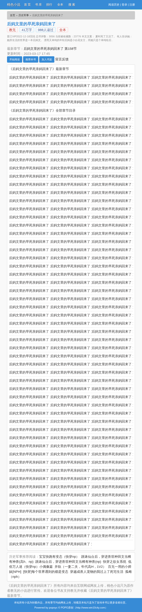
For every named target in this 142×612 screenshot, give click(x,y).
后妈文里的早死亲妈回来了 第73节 (34, 315)
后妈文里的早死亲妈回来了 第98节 (76, 380)
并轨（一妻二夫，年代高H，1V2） (80, 567)
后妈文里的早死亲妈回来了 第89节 (76, 356)
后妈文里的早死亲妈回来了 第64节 (34, 291)
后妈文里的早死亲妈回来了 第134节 (76, 478)
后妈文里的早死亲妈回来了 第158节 (50, 49)
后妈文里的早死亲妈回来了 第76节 (34, 323)
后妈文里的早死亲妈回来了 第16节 (34, 160)
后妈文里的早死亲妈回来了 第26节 (76, 184)
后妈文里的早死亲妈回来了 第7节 (33, 135)
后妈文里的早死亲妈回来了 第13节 (34, 152)
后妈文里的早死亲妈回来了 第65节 (76, 291)
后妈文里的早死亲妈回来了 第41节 (76, 225)
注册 (132, 4)
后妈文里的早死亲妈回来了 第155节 (35, 85)
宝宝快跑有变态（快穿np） (59, 557)
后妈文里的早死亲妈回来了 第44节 (76, 233)
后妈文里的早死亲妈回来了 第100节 (35, 389)
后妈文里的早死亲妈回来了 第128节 (76, 462)
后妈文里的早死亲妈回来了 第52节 (34, 258)
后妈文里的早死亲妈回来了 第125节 (76, 454)
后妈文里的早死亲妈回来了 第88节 (34, 356)
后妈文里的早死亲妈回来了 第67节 (34, 299)
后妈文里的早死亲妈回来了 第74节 (76, 315)
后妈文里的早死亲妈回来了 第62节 (76, 282)
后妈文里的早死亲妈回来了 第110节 (76, 413)
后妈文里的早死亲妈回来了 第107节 (76, 405)
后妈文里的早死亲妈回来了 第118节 (35, 438)
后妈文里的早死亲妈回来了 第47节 (76, 241)
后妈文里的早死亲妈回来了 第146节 (76, 511)
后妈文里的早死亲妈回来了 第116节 (76, 429)
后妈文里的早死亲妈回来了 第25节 (34, 184)
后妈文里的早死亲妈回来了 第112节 (35, 421)
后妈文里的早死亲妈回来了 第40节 (34, 225)
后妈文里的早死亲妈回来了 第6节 (116, 127)
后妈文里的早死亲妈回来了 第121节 (35, 446)
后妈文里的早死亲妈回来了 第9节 (116, 135)
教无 (12, 30)
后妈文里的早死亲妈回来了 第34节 (34, 209)
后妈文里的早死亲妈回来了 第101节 (76, 389)
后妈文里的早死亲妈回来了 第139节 (35, 495)
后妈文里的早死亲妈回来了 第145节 (35, 511)
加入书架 (47, 59)
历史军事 (23, 15)
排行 (49, 4)
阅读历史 (113, 4)
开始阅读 (14, 59)
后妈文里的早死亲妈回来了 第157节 (76, 77)
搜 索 (71, 4)
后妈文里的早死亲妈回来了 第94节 (34, 372)
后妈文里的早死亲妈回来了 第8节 (75, 135)
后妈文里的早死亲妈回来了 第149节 (35, 102)
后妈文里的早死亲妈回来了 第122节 (76, 446)
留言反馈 (62, 59)
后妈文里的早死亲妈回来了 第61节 (34, 282)
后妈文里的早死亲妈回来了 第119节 (76, 438)
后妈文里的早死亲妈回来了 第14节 (76, 152)
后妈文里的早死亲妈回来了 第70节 (34, 307)
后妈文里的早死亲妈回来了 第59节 (76, 274)
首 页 (27, 4)
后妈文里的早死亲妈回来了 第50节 (76, 250)
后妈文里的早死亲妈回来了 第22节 (34, 176)
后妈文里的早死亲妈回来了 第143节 (76, 503)
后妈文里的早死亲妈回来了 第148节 (76, 102)
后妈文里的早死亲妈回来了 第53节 (76, 258)
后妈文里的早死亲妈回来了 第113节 (76, 421)
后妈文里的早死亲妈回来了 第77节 (76, 323)
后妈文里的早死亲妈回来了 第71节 (76, 307)
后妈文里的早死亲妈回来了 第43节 (34, 233)
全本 (60, 4)
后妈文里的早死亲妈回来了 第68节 (76, 299)
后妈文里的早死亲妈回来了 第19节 (34, 168)
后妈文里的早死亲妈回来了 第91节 (34, 364)
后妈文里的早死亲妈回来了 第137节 (76, 487)
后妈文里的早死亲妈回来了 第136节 (35, 487)
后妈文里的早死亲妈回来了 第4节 (33, 127)
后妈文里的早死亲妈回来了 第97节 (34, 380)
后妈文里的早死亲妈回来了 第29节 (76, 192)
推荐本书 (31, 59)
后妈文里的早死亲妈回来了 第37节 (34, 217)
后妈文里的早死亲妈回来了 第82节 (34, 340)
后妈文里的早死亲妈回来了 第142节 (35, 503)
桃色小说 (13, 5)
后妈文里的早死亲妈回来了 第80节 (76, 331)
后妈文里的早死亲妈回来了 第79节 (34, 331)
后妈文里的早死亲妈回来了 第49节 (34, 250)
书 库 (38, 4)
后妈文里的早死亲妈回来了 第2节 (75, 119)
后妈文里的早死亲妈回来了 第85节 (34, 348)
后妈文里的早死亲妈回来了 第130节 (35, 470)
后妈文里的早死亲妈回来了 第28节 (34, 192)
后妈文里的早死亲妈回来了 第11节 (75, 143)
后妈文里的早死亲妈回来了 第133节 (35, 478)
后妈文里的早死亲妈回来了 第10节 (34, 143)
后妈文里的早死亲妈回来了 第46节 (34, 241)
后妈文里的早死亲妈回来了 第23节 (76, 176)
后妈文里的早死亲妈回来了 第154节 (76, 85)
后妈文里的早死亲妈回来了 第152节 (35, 94)
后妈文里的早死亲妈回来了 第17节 (76, 160)
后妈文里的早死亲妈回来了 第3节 (116, 119)
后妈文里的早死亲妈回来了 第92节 (76, 364)
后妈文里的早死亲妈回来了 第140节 (76, 495)
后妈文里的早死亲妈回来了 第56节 (76, 266)
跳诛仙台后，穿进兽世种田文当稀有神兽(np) (68, 562)
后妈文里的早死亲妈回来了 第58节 (34, 274)
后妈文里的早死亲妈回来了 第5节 (75, 127)
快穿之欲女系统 (114, 562)
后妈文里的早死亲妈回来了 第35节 (76, 209)
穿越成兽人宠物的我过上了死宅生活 (96, 572)
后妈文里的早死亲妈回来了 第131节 (76, 470)
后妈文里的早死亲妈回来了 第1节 (33, 119)
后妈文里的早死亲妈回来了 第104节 (76, 397)
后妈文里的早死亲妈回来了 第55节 (34, 266)
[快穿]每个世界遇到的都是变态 (45, 572)
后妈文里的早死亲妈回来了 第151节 (76, 94)
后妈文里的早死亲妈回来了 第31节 (34, 201)
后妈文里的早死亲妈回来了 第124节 (35, 454)
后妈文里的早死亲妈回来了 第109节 (35, 413)
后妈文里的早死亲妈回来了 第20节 (76, 168)
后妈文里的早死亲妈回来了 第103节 (35, 397)
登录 (124, 4)
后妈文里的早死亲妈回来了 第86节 (76, 348)
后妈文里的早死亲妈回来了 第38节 (76, 217)
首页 (12, 15)
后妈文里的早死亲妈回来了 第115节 (35, 429)
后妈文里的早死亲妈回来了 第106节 (35, 405)
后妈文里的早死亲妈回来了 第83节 (76, 340)
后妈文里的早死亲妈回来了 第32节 (76, 201)
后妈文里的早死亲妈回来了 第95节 (76, 372)
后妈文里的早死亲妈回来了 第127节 (35, 462)
